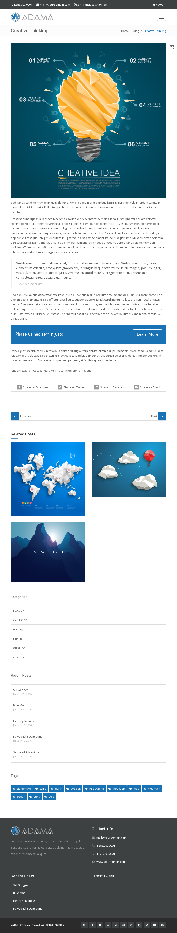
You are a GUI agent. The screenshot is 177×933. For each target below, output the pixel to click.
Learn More (147, 334)
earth (58, 789)
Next (154, 416)
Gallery (18, 620)
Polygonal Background (28, 736)
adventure (24, 789)
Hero (16, 629)
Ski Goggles (20, 690)
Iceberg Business (24, 721)
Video (16, 657)
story (37, 797)
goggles (76, 789)
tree (51, 797)
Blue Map (19, 705)
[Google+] (84, 924)
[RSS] (131, 924)
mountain (154, 789)
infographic (72, 371)
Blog (136, 31)
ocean (21, 797)
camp (42, 789)
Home (125, 31)
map (136, 789)
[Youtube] (154, 924)
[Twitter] (147, 924)
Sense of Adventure (26, 752)
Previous (26, 416)
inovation (87, 371)
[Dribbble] (108, 924)
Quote (17, 648)
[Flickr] (100, 924)
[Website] (162, 924)
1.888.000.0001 (23, 4)
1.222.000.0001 (105, 853)
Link (15, 638)
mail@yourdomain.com (55, 4)
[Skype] (139, 924)
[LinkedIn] (115, 924)
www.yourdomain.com (111, 861)
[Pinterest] (123, 924)
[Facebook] (92, 924)
